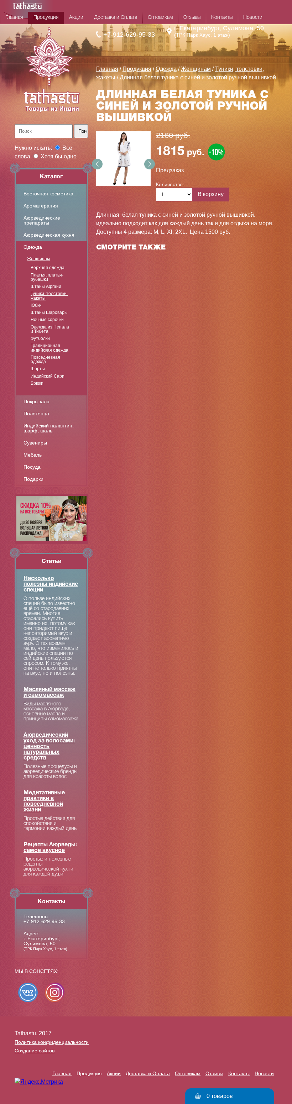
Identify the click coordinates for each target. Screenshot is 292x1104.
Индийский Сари (47, 376)
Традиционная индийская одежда (49, 347)
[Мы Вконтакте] (28, 992)
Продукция (45, 17)
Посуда (32, 467)
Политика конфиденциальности (52, 1042)
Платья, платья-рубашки (47, 277)
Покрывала (36, 401)
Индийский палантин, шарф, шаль (49, 428)
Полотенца (36, 413)
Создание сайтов (34, 1050)
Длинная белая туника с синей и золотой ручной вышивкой (198, 77)
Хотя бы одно (59, 156)
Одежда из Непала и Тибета (50, 329)
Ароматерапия (41, 206)
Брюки (37, 383)
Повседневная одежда (45, 359)
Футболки (40, 338)
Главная (14, 17)
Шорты (38, 369)
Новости (252, 17)
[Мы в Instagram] (54, 992)
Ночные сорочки (47, 319)
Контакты (222, 17)
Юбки (36, 305)
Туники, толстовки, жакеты (49, 295)
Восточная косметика (48, 193)
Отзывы (191, 17)
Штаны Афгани (46, 286)
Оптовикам (160, 17)
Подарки (33, 479)
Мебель (33, 455)
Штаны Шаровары (49, 312)
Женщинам (38, 259)
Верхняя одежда (47, 268)
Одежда (33, 247)
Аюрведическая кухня (49, 235)
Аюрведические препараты (42, 220)
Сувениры (35, 443)
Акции (76, 17)
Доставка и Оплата (115, 17)
